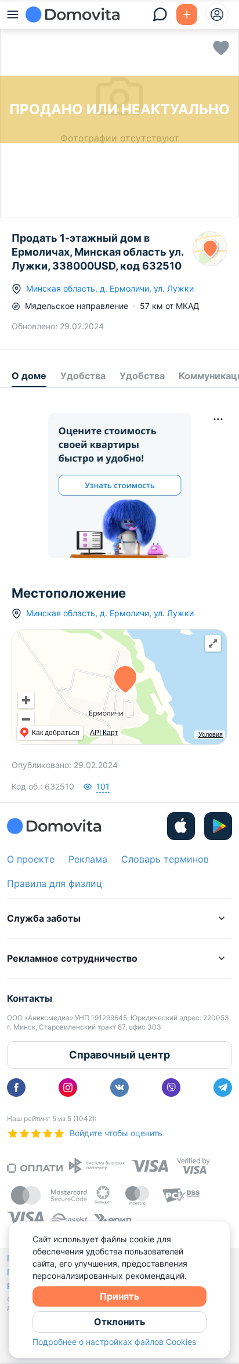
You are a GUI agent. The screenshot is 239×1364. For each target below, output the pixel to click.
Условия (210, 734)
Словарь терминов (165, 859)
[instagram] (68, 1087)
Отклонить (119, 1321)
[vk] (119, 1087)
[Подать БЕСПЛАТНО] (187, 14)
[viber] (171, 1087)
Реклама (87, 859)
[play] (218, 826)
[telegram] (222, 1087)
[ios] (181, 826)
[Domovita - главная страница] (72, 14)
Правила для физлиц (54, 883)
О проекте (31, 859)
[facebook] (16, 1087)
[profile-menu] (217, 14)
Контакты (29, 998)
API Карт (104, 733)
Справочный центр (119, 1055)
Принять (119, 1296)
